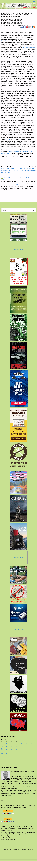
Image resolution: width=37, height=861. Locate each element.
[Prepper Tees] (18, 665)
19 (26, 746)
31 (16, 750)
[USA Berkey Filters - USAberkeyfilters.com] (18, 575)
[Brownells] (19, 425)
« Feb (3, 753)
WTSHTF (8, 139)
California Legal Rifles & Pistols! (11, 184)
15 (6, 746)
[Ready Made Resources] (19, 327)
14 (2, 746)
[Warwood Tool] (18, 646)
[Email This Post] (22, 27)
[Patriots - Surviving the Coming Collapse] (19, 508)
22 (6, 748)
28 (2, 750)
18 (21, 746)
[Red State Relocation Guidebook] (18, 722)
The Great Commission (28, 47)
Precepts (3, 41)
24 (16, 748)
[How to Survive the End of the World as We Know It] (19, 299)
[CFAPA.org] (18, 684)
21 (2, 748)
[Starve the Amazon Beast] (18, 594)
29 (6, 750)
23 (11, 748)
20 (31, 746)
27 (31, 748)
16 (11, 746)
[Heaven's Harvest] (19, 271)
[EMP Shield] (18, 613)
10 (16, 745)
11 (21, 745)
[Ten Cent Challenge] (18, 703)
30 (11, 750)
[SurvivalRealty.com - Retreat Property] (18, 227)
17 (16, 746)
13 (31, 745)
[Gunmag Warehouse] (19, 355)
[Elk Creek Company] (19, 456)
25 (21, 748)
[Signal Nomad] (19, 536)
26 (26, 748)
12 (26, 745)
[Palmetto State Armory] (19, 388)
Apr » (7, 753)
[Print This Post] (20, 27)
